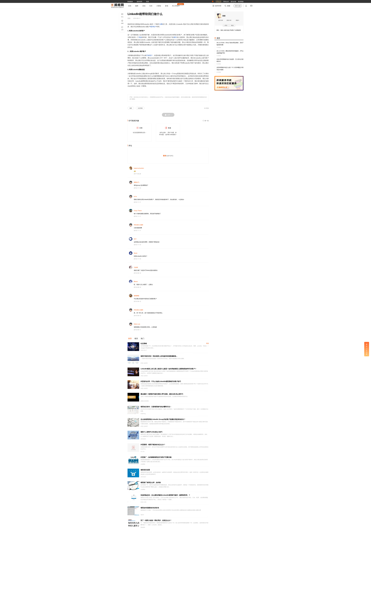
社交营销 (140, 108)
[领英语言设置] (133, 473)
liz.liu (135, 196)
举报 (207, 108)
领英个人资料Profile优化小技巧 (151, 432)
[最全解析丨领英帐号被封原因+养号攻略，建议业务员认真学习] (133, 397)
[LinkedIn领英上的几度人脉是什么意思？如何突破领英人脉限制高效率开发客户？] (133, 372)
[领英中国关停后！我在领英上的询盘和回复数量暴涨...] (133, 359)
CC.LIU (142, 451)
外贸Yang (143, 413)
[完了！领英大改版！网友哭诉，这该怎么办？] (133, 523)
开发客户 (149, 55)
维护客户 (153, 27)
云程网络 (143, 464)
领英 (131, 108)
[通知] (246, 5)
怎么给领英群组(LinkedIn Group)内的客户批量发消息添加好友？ (163, 419)
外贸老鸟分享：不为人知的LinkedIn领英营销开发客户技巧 (161, 381)
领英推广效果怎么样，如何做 (151, 482)
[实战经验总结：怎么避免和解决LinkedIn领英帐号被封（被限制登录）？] (133, 498)
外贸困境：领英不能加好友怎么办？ (153, 444)
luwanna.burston (139, 168)
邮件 (175, 37)
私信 (232, 25)
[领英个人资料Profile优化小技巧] (133, 435)
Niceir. (136, 253)
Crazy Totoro (138, 211)
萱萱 (223, 16)
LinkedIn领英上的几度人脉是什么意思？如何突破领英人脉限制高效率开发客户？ (168, 369)
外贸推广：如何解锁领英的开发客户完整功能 (156, 457)
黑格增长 (143, 527)
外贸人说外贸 (144, 363)
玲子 (135, 239)
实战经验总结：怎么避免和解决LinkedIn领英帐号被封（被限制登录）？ (165, 495)
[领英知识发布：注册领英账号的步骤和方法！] (133, 409)
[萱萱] (218, 15)
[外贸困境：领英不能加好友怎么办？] (133, 447)
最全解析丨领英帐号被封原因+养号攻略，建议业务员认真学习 (162, 394)
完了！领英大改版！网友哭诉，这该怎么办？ (156, 520)
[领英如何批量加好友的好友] (133, 511)
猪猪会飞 (136, 182)
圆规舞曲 (136, 296)
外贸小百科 (143, 502)
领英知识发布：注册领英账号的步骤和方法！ (156, 406)
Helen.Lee (137, 324)
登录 (164, 156)
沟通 (161, 24)
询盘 (140, 37)
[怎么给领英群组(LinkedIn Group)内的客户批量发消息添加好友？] (133, 422)
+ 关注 (225, 25)
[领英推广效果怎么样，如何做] (133, 485)
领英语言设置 (145, 470)
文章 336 (220, 20)
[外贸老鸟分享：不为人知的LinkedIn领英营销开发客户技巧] (133, 384)
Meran (136, 281)
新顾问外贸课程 (145, 400)
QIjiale (142, 514)
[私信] (251, 5)
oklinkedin (143, 438)
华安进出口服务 (138, 225)
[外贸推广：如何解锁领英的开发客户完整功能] (133, 460)
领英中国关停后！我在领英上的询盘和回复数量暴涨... (159, 356)
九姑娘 (136, 267)
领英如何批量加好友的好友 (150, 508)
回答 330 (229, 20)
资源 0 (237, 20)
